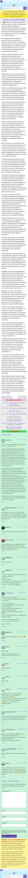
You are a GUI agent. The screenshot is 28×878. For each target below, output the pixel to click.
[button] (14, 5)
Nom (3, 810)
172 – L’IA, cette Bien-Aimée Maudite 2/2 (14, 409)
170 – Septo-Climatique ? (14, 419)
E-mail (4, 816)
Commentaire (6, 791)
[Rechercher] (24, 8)
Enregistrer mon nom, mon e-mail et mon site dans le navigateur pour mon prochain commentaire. (14, 832)
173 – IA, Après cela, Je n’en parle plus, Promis (14, 403)
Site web (4, 823)
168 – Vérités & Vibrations (14, 427)
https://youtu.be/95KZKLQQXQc (10, 621)
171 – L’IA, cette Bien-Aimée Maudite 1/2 (14, 414)
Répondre (3, 501)
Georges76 (9, 593)
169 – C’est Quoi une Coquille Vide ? (14, 423)
